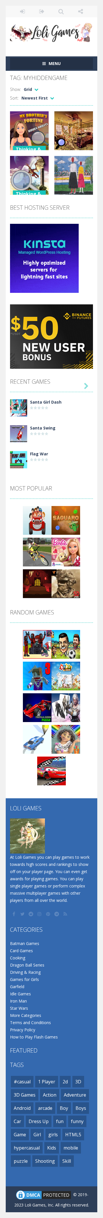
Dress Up (39, 1121)
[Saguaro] (66, 520)
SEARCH (61, 11)
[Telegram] (57, 914)
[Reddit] (31, 914)
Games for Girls (24, 979)
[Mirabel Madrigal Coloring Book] (66, 739)
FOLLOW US (80, 11)
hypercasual (27, 1148)
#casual (22, 1081)
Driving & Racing (25, 972)
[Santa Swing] (18, 433)
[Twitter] (23, 914)
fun (60, 1121)
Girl (37, 1134)
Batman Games (24, 943)
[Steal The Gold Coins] (37, 583)
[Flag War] (18, 459)
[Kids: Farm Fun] (66, 675)
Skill (66, 1161)
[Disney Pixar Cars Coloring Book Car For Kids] (51, 770)
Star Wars (19, 1008)
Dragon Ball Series (27, 965)
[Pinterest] (48, 914)
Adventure (75, 1095)
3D (78, 1081)
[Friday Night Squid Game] (37, 644)
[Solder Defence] (66, 583)
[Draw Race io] (37, 739)
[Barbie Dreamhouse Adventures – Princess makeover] (66, 551)
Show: (15, 89)
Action (49, 1095)
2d (65, 1081)
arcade (45, 1108)
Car (17, 1121)
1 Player (46, 1081)
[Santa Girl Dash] (18, 407)
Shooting (45, 1161)
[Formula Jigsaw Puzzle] (37, 707)
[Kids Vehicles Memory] (37, 520)
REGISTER (42, 11)
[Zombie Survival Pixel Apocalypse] (37, 675)
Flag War (39, 454)
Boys (81, 1108)
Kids (51, 1148)
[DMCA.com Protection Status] (43, 1194)
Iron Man (18, 1001)
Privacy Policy (22, 1029)
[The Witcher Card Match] (66, 707)
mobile (71, 1148)
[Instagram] (40, 914)
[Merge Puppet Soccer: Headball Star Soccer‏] (66, 644)
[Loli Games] (51, 31)
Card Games (21, 950)
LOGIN (22, 11)
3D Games (24, 1095)
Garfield (17, 986)
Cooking (17, 958)
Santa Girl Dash (46, 402)
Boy (64, 1108)
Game (20, 1134)
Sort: (14, 98)
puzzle (21, 1161)
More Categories (25, 1015)
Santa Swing (43, 428)
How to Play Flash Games (34, 1037)
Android (22, 1108)
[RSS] (66, 914)
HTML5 (73, 1134)
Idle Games (20, 993)
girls (53, 1134)
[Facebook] (14, 914)
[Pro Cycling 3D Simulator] (37, 551)
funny (77, 1121)
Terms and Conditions (30, 1022)
